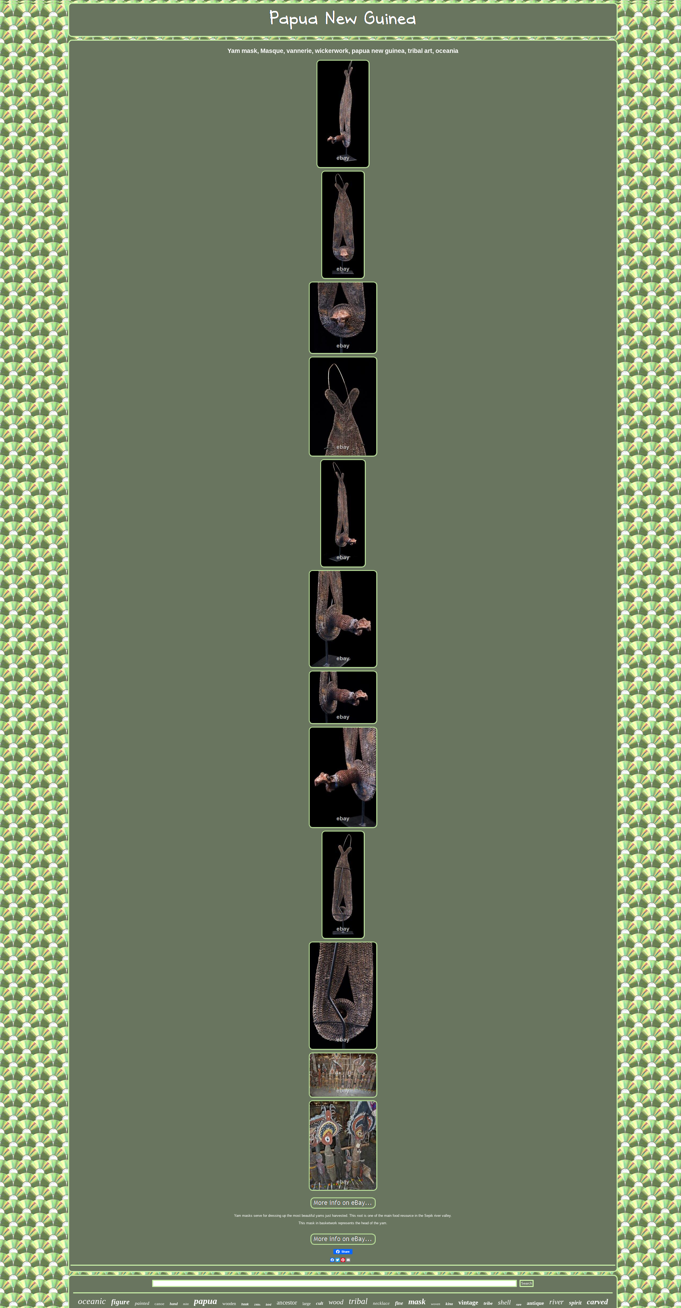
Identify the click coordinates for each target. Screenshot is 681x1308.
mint (186, 1304)
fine (399, 1303)
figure (120, 1302)
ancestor (287, 1302)
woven (435, 1304)
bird (268, 1304)
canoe (159, 1304)
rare (518, 1304)
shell (504, 1302)
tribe (488, 1303)
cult (319, 1303)
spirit (575, 1302)
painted (142, 1303)
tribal (358, 1301)
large (306, 1303)
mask (417, 1301)
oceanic (92, 1301)
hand (174, 1304)
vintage (468, 1302)
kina (449, 1304)
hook (245, 1304)
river (556, 1302)
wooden (229, 1303)
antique (535, 1303)
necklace (381, 1303)
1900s (257, 1304)
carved (597, 1301)
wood (336, 1302)
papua (205, 1301)
